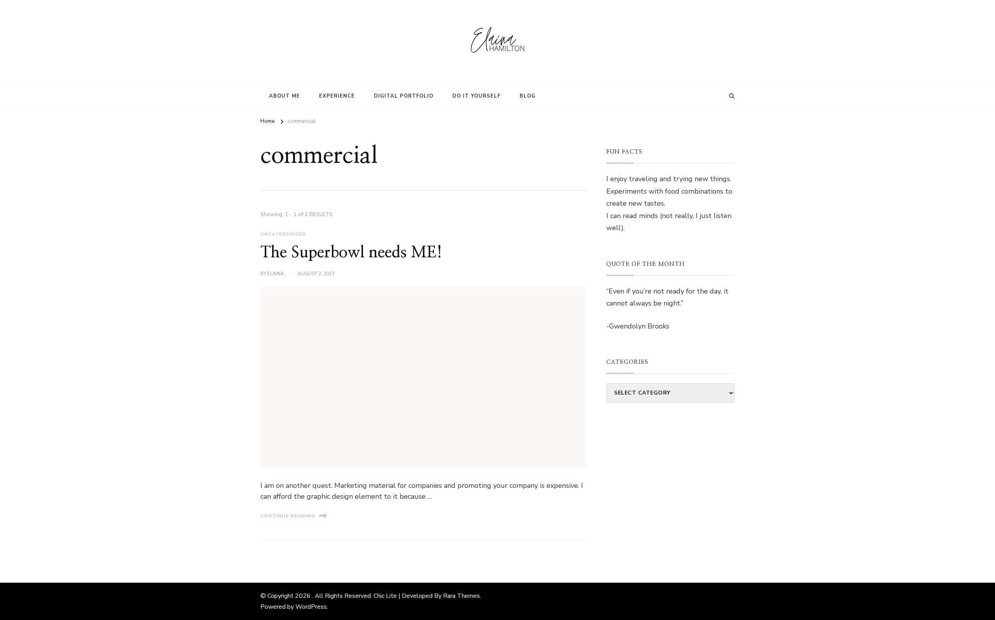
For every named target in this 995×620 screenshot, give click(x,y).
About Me (284, 96)
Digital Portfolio (403, 96)
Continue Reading (287, 516)
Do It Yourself (476, 96)
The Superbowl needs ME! (351, 252)
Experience (337, 96)
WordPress (311, 607)
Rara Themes (461, 596)
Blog (528, 96)
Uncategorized (283, 234)
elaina (275, 274)
